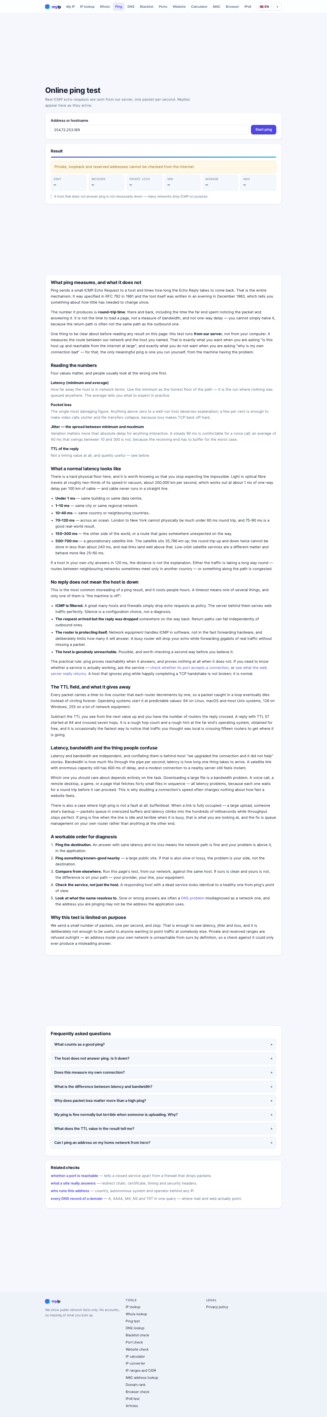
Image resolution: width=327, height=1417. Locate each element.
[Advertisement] (163, 50)
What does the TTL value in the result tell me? (94, 1128)
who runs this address (70, 1191)
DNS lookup (135, 1328)
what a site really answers (73, 1183)
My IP (70, 7)
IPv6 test (132, 1399)
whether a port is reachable (74, 1175)
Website (179, 7)
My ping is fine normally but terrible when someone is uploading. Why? (116, 1114)
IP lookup (87, 7)
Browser (232, 7)
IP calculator (135, 1356)
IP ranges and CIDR (141, 1370)
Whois (105, 7)
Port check (134, 1342)
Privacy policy (217, 1307)
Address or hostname (69, 120)
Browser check (137, 1392)
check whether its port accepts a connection (189, 667)
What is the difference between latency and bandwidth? (103, 1086)
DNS (131, 7)
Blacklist (146, 7)
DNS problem (192, 898)
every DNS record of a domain (77, 1198)
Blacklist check (137, 1335)
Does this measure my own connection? (89, 1072)
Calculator (199, 7)
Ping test (133, 1321)
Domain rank (135, 1385)
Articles (132, 1406)
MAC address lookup (142, 1377)
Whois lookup (136, 1314)
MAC (216, 7)
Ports (163, 7)
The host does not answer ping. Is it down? (91, 1058)
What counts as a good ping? (79, 1044)
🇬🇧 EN (264, 6)
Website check (137, 1349)
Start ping (263, 129)
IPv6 (247, 7)
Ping (118, 7)
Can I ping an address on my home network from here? (102, 1142)
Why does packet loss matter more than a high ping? (100, 1100)
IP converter (135, 1363)
